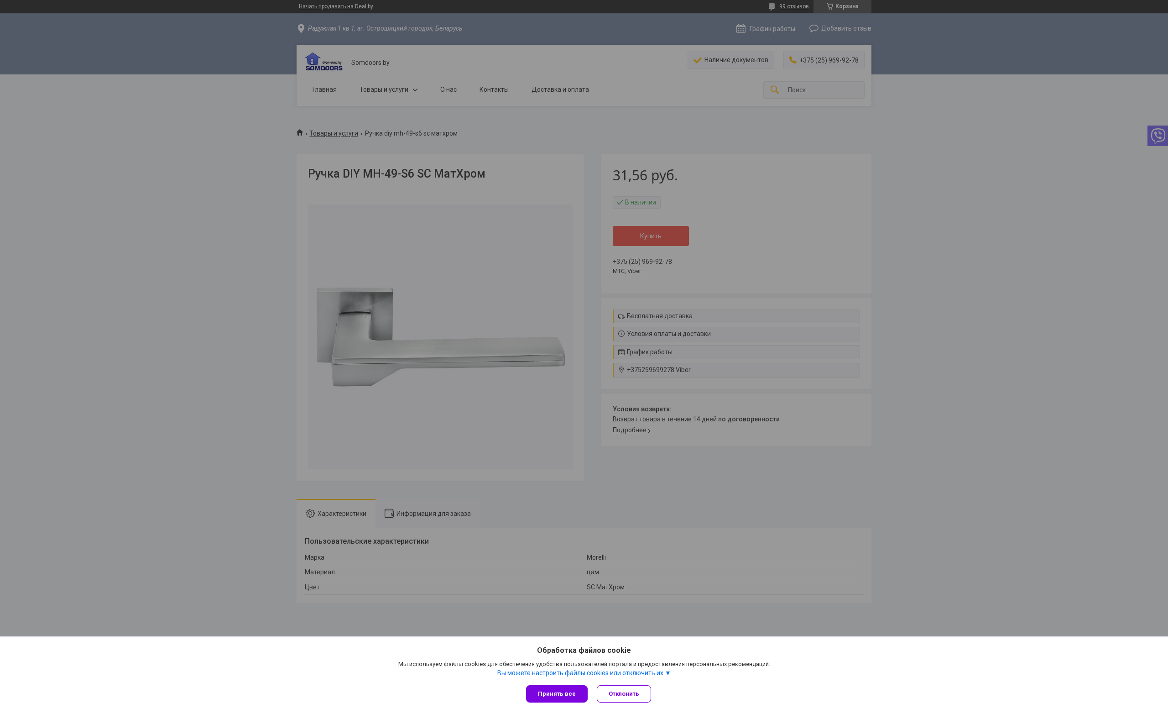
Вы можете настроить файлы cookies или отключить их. (581, 673)
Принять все (557, 693)
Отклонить (624, 693)
